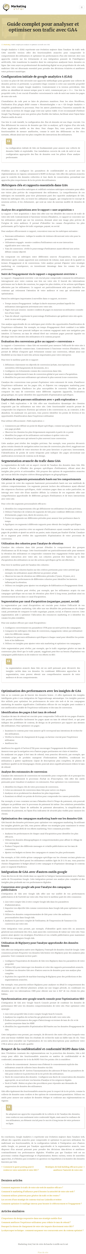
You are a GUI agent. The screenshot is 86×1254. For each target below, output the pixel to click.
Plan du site (43, 1252)
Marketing (7, 44)
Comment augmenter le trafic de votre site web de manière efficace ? (32, 1187)
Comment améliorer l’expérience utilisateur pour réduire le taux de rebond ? (36, 1222)
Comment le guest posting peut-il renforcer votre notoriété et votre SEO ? (21, 1168)
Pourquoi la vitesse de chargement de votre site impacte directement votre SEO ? (37, 1226)
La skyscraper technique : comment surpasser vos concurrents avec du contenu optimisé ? (42, 1230)
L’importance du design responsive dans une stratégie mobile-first (31, 1218)
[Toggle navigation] (81, 7)
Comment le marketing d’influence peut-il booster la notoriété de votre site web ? (38, 1191)
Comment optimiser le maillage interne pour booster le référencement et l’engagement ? (41, 1204)
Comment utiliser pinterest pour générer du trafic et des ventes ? (30, 1195)
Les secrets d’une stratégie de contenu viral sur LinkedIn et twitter (31, 1199)
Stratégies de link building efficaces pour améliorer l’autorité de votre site (64, 1168)
